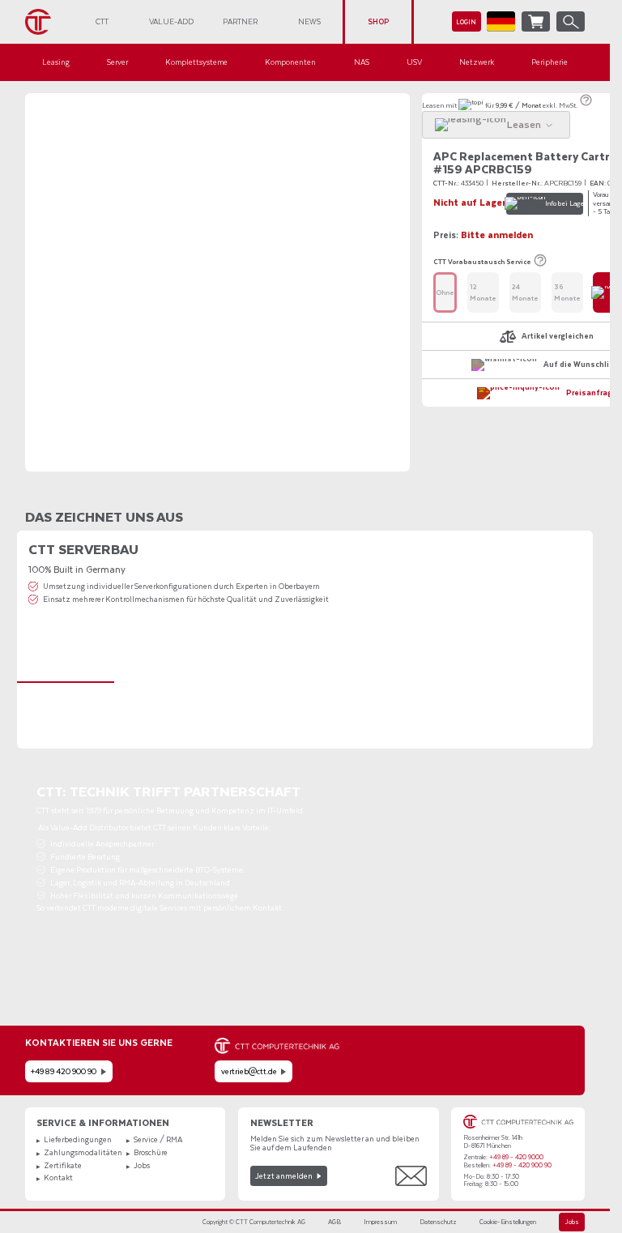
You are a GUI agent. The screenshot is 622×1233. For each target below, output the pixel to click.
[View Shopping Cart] (536, 21)
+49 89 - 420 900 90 (522, 1165)
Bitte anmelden (497, 235)
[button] (501, 21)
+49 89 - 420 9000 (516, 1157)
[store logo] (46, 22)
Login (466, 22)
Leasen (433, 105)
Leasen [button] (524, 124)
